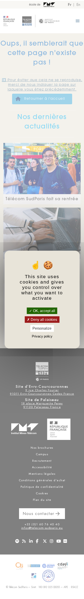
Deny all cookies (43, 320)
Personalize (42, 328)
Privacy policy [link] (42, 336)
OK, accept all (43, 311)
